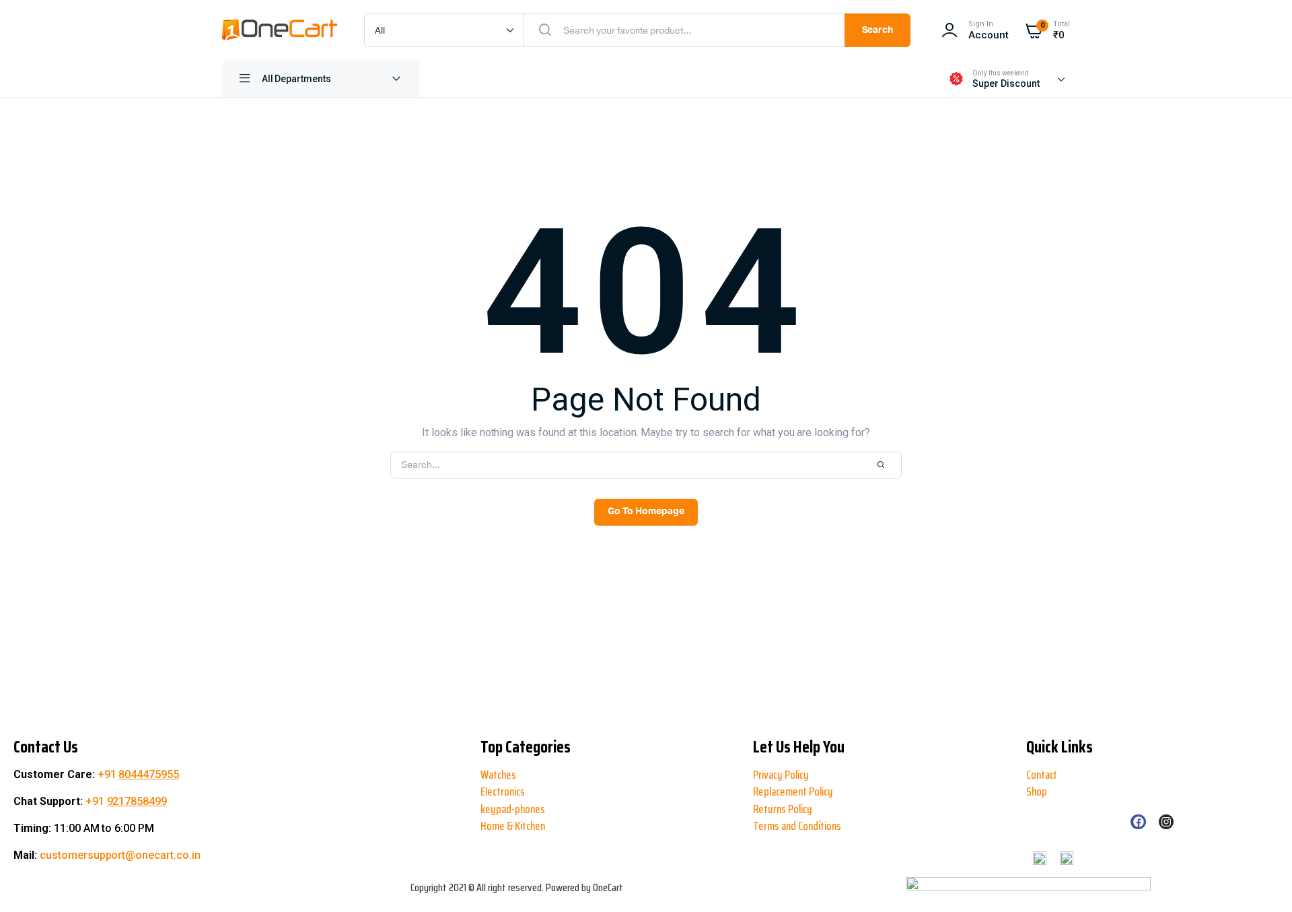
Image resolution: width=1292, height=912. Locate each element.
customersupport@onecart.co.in (120, 855)
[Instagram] (1166, 821)
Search (878, 30)
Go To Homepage (646, 511)
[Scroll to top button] (21, 858)
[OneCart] (279, 30)
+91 (139, 774)
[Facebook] (1137, 821)
